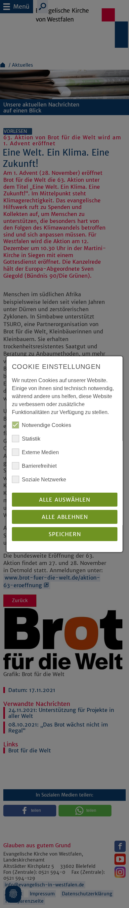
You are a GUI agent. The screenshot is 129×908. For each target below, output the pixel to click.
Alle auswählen (64, 499)
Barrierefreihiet (39, 466)
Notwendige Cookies (46, 425)
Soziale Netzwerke (44, 479)
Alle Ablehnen (64, 517)
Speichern (64, 534)
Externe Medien (40, 452)
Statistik (31, 439)
